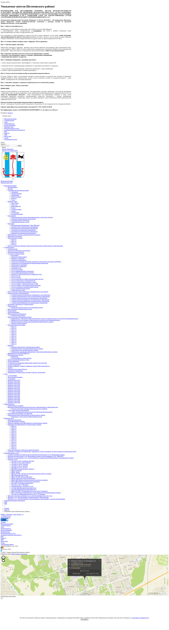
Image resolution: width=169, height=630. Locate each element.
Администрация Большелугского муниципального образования (30, 296)
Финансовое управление (18, 266)
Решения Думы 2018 (14, 390)
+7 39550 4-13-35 (6, 516)
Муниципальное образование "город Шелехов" (25, 225)
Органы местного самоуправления (18, 293)
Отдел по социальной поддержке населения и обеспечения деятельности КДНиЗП (36, 261)
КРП (5, 502)
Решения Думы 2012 (14, 380)
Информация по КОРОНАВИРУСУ (18, 353)
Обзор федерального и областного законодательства (23, 450)
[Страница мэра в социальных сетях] (1, 551)
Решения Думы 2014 (14, 383)
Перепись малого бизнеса (19, 323)
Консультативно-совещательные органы (20, 309)
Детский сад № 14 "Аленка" (19, 466)
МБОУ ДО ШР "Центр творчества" (21, 477)
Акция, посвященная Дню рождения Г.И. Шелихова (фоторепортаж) (31, 412)
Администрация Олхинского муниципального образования (29, 298)
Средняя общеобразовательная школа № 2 (23, 488)
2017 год (13, 329)
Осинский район (16, 209)
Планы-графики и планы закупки (21, 358)
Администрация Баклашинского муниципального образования (30, 301)
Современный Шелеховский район (18, 190)
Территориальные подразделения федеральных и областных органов (32, 217)
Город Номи (15, 203)
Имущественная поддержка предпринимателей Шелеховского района (32, 322)
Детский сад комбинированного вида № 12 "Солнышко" (28, 494)
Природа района (16, 197)
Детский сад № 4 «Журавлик (20, 484)
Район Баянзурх (16, 206)
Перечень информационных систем (18, 359)
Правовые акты (9, 418)
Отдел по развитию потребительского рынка (24, 287)
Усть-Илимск (15, 212)
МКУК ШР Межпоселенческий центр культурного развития (29, 480)
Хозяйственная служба (18, 290)
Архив (3, 543)
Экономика (14, 192)
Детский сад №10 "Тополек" (19, 464)
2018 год (13, 331)
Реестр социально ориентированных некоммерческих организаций (28, 291)
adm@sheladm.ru (5, 517)
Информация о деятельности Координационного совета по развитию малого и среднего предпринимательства (44, 318)
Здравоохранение (16, 193)
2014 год (13, 445)
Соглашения (11, 378)
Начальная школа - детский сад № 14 (22, 486)
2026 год (13, 244)
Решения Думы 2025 (14, 401)
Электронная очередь (7, 544)
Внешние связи (12, 201)
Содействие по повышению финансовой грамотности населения (27, 363)
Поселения (11, 223)
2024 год (13, 241)
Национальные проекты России (17, 369)
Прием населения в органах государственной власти (27, 307)
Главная (3, 522)
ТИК (5, 503)
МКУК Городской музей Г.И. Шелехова (23, 478)
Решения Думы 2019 (14, 391)
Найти (19, 145)
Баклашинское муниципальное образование (24, 228)
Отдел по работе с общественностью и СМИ (24, 284)
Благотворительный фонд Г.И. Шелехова (20, 413)
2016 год (13, 328)
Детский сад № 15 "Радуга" (19, 467)
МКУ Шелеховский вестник (19, 475)
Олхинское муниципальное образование (23, 230)
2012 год (13, 448)
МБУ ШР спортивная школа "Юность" (22, 469)
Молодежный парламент (15, 377)
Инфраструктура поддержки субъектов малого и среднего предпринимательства (35, 320)
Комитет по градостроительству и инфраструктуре (26, 274)
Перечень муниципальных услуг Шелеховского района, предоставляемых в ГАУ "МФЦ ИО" (36, 456)
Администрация (9, 247)
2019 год (13, 333)
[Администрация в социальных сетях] (1, 547)
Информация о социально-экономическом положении (24, 234)
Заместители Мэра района (19, 257)
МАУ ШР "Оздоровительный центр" (22, 483)
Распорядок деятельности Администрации (20, 304)
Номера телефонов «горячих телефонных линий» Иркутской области (29, 366)
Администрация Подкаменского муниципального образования (30, 299)
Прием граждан (12, 306)
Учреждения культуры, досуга (20, 222)
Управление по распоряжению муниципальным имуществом (29, 263)
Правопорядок (12, 310)
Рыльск (13, 208)
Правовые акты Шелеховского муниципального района (24, 424)
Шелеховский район (10, 185)
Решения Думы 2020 (14, 393)
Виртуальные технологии (19, 554)
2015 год (13, 326)
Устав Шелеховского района (16, 421)
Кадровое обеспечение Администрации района (25, 347)
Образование (15, 195)
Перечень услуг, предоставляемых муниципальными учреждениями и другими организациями (36, 499)
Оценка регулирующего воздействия (19, 250)
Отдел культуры (16, 277)
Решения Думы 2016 (14, 386)
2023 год (13, 239)
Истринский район (17, 214)
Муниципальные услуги (11, 453)
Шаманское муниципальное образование (23, 233)
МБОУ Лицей (15, 472)
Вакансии (11, 345)
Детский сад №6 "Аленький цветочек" (23, 461)
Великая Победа (13, 187)
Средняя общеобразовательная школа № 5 (23, 489)
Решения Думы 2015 (14, 385)
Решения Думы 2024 (14, 399)
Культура (14, 198)
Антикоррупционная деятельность (14, 500)
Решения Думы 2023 (14, 397)
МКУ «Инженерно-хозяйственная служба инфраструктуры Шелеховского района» (36, 492)
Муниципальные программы (16, 325)
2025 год (13, 242)
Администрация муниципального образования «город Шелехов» (30, 295)
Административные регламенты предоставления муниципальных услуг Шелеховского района (36, 454)
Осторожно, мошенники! (15, 371)
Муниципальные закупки (15, 355)
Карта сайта (4, 541)
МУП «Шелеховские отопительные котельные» (25, 481)
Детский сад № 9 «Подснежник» (21, 462)
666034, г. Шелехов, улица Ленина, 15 (12, 514)
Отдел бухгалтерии (17, 269)
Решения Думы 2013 (14, 382)
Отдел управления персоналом (20, 288)
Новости (10, 113)
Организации (12, 216)
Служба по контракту (14, 364)
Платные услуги (13, 459)
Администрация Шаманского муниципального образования (29, 303)
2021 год (13, 336)
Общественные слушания (15, 405)
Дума (5, 374)
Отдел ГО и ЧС (16, 276)
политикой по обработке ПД (140, 618)
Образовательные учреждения (20, 220)
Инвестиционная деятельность (17, 314)
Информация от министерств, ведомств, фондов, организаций (26, 372)
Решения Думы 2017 (14, 388)
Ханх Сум (14, 204)
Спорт (13, 200)
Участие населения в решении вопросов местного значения (29, 409)
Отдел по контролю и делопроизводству (23, 280)
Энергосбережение (13, 312)
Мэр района (14, 255)
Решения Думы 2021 (14, 394)
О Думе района (12, 375)
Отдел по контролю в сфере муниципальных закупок (27, 279)
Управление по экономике (19, 265)
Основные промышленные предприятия (23, 219)
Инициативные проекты (15, 238)
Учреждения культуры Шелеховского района (24, 350)
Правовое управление (17, 258)
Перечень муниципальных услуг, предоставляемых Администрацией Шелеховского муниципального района (41, 458)
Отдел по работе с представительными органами (26, 285)
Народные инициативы (15, 236)
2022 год (13, 337)
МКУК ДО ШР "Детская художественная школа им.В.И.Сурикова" (31, 473)
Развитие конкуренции (18, 315)
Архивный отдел (16, 268)
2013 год (13, 447)
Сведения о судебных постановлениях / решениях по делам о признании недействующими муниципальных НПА (42, 451)
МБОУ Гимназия (16, 470)
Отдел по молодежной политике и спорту (23, 282)
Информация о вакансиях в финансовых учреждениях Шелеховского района (34, 352)
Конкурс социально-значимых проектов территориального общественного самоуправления (35, 246)
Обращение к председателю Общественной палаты (26, 416)
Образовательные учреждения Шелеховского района (27, 348)
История (10, 189)
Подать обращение (13, 361)
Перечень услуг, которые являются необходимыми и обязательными (28, 497)
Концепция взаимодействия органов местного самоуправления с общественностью (33, 407)
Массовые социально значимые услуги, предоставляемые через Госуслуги (30, 496)
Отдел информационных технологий (22, 271)
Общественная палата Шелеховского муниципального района (26, 415)
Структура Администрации (16, 253)
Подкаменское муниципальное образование (24, 231)
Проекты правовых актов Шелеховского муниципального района (27, 423)
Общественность (9, 404)
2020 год (13, 334)
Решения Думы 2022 (14, 396)
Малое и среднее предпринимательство (20, 317)
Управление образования (18, 260)
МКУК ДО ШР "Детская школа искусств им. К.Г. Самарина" (29, 491)
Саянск (13, 211)
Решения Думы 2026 (14, 402)
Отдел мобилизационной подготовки (22, 272)
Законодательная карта (14, 420)
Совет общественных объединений (18, 410)
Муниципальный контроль (16, 252)
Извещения (14, 356)
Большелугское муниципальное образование (24, 227)
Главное (10, 367)
